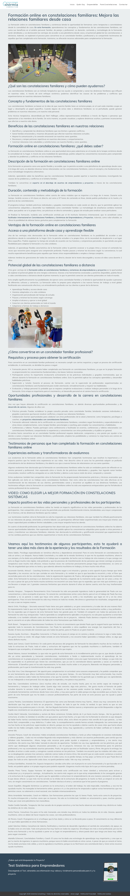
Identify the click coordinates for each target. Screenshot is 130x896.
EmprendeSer (92, 4)
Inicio (72, 4)
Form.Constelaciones (108, 4)
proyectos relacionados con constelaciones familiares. (46, 419)
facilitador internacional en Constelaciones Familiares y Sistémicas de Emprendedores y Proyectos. (51, 217)
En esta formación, (43, 27)
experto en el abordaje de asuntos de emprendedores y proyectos (62, 183)
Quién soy (81, 4)
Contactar (123, 4)
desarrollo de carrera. (17, 407)
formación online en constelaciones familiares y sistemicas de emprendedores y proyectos (68, 270)
